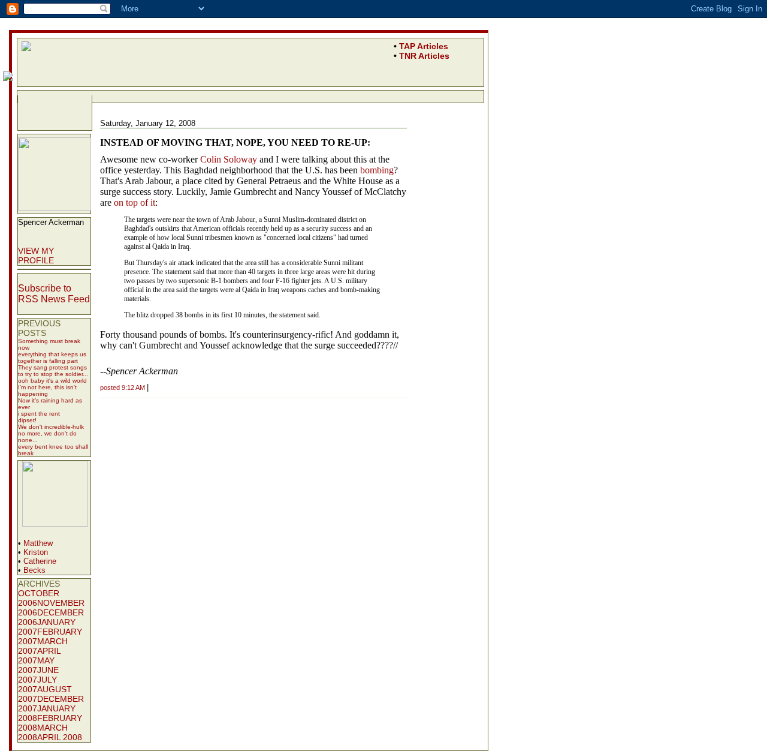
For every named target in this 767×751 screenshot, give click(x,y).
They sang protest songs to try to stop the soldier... (53, 370)
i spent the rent (39, 413)
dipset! (27, 420)
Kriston (35, 552)
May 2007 (36, 665)
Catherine (39, 561)
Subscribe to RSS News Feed (54, 293)
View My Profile (36, 255)
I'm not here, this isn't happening (47, 390)
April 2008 (59, 737)
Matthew (38, 543)
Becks (34, 570)
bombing (377, 170)
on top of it (134, 202)
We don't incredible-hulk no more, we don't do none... (51, 433)
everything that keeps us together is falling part (52, 357)
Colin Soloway (228, 159)
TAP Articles (423, 46)
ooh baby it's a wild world (52, 380)
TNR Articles (424, 56)
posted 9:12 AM (122, 387)
